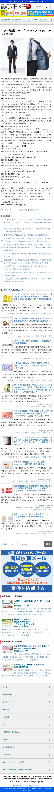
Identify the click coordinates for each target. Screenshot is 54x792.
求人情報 (6, 717)
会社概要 (6, 709)
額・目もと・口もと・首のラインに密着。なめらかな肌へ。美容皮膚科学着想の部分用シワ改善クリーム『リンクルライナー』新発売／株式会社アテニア (27, 247)
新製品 (45, 313)
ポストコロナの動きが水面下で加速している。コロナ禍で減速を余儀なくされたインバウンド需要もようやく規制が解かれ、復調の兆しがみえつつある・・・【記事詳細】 (27, 657)
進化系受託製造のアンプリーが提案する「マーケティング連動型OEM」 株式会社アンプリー (32, 648)
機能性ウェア (35, 210)
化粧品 (26, 313)
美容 (50, 313)
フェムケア (13, 481)
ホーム (5, 687)
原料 (37, 336)
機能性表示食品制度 (41, 509)
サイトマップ (7, 702)
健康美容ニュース (33, 786)
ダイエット (17, 432)
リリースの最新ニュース (13, 290)
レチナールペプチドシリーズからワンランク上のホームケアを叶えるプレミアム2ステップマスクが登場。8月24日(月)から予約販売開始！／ (27, 222)
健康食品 (25, 432)
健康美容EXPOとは (9, 694)
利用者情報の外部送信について (14, 732)
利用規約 (6, 740)
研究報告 (44, 336)
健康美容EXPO (17, 786)
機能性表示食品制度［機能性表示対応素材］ (18, 770)
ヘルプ (5, 725)
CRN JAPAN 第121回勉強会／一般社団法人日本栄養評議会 (25, 235)
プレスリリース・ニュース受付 (14, 762)
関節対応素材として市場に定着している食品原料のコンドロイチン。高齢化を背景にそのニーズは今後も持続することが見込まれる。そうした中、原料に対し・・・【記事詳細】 (26, 632)
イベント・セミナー (46, 358)
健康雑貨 (19, 533)
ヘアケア (19, 406)
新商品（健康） (23, 210)
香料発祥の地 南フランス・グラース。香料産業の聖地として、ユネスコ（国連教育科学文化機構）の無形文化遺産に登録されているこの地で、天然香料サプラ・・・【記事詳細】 (26, 611)
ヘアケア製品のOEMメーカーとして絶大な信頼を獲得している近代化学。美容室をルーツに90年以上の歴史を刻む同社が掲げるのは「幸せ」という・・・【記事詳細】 (26, 673)
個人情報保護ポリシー (10, 747)
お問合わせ (6, 755)
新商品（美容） (35, 313)
